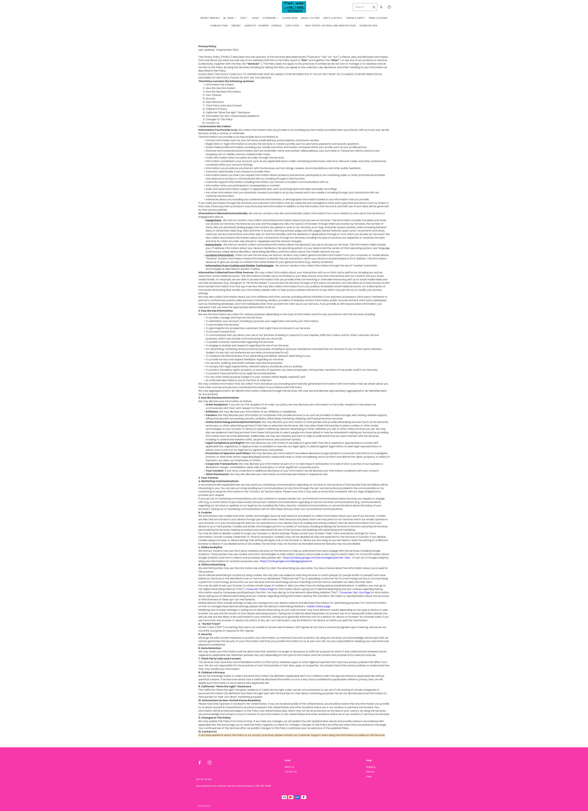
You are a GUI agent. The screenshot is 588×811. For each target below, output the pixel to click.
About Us (289, 767)
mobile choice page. (318, 606)
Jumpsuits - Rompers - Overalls (263, 25)
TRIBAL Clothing (378, 18)
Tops (243, 18)
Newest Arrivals (210, 18)
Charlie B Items (219, 25)
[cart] (389, 7)
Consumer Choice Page (259, 589)
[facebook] (199, 762)
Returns (370, 771)
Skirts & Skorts (332, 18)
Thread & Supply (355, 18)
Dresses (236, 25)
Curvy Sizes (292, 25)
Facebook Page (369, 25)
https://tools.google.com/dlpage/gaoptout (285, 561)
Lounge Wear (289, 18)
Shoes (255, 18)
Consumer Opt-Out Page (354, 592)
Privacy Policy (204, 806)
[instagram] (209, 762)
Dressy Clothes (310, 18)
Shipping (370, 767)
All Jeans (228, 18)
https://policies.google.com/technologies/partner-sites (316, 557)
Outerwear (269, 18)
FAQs (369, 776)
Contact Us (291, 771)
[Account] (381, 7)
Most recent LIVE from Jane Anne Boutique (330, 25)
